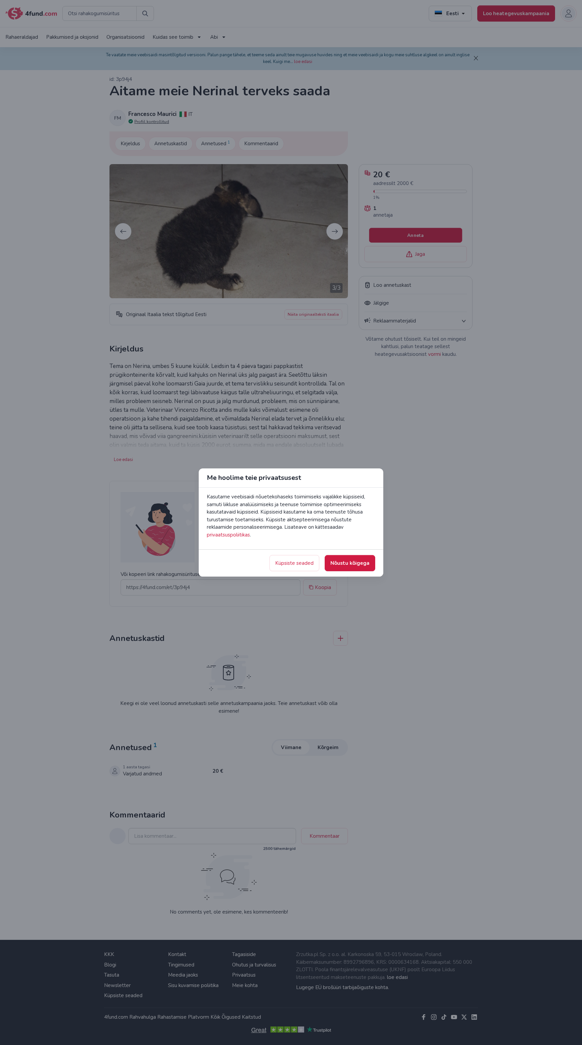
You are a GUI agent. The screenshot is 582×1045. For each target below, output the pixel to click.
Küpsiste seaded (294, 563)
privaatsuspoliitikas (228, 534)
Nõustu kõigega (349, 563)
